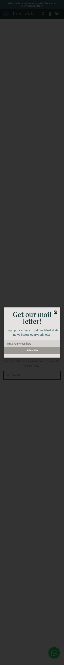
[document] (32, 332)
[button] (55, 312)
